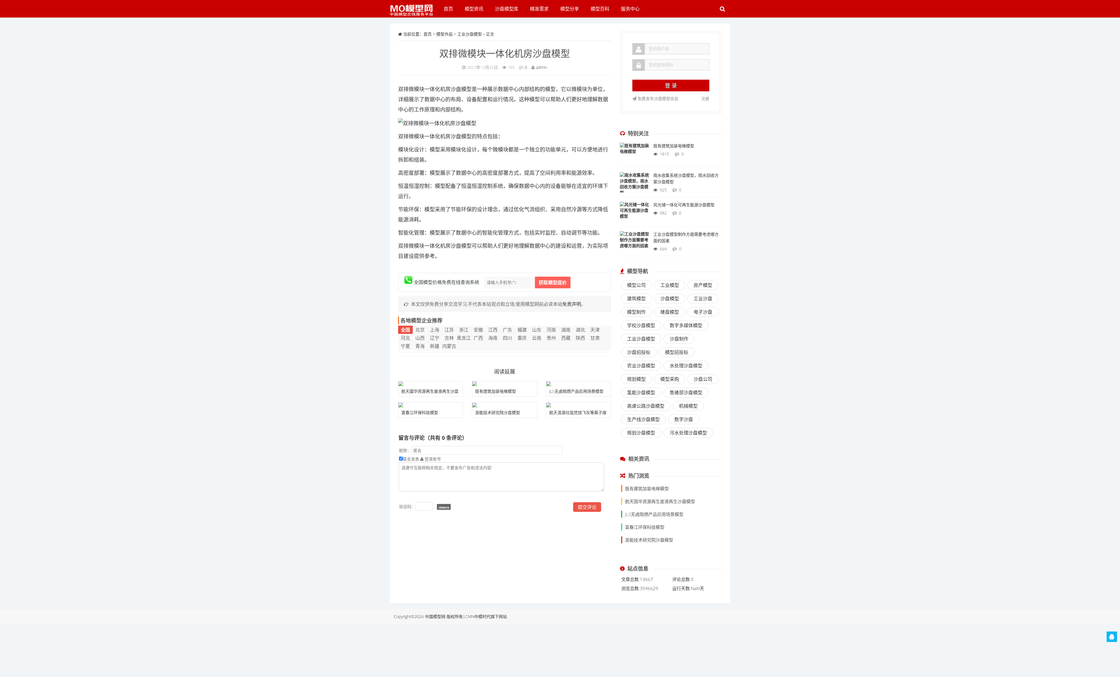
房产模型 (703, 285)
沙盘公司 (703, 379)
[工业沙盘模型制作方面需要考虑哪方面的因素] (634, 242)
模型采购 (669, 379)
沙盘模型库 (506, 9)
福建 (522, 330)
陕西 (580, 338)
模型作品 (444, 34)
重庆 (522, 338)
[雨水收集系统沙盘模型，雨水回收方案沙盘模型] (634, 184)
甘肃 (595, 338)
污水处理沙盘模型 (688, 433)
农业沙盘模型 (641, 365)
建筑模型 (636, 298)
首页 (448, 9)
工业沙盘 (703, 298)
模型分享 (569, 9)
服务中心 (630, 9)
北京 (420, 330)
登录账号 (432, 459)
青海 (420, 346)
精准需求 (539, 9)
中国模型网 (435, 616)
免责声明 (571, 304)
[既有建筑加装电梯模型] (504, 383)
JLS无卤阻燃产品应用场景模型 (576, 391)
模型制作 (636, 312)
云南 (536, 338)
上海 (434, 330)
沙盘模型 (669, 298)
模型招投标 (676, 352)
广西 (478, 338)
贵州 (551, 338)
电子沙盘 (703, 312)
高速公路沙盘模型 (645, 406)
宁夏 (405, 346)
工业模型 (669, 285)
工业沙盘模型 (469, 34)
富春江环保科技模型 (419, 412)
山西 (420, 338)
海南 (493, 338)
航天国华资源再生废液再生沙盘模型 (660, 501)
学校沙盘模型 (641, 325)
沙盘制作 (679, 339)
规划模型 (636, 379)
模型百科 (600, 9)
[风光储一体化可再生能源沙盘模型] (634, 213)
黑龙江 (464, 338)
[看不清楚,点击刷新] (444, 507)
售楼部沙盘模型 (686, 392)
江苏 (449, 330)
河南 (551, 330)
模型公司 (636, 285)
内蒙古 (449, 346)
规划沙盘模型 (641, 433)
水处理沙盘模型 (686, 365)
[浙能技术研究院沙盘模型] (504, 405)
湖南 (565, 330)
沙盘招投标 (638, 352)
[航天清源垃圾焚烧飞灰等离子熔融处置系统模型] (578, 405)
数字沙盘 (683, 419)
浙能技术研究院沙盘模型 (497, 412)
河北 (405, 338)
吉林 (449, 338)
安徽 (478, 330)
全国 (405, 330)
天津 (595, 330)
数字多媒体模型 (686, 325)
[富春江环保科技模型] (430, 405)
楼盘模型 (669, 312)
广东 (507, 330)
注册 (705, 98)
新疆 (434, 346)
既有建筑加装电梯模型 (495, 391)
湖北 (580, 330)
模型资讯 (474, 9)
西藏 (565, 338)
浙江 (463, 330)
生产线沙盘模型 (643, 419)
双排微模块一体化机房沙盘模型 (504, 53)
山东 (536, 330)
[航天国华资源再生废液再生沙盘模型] (430, 383)
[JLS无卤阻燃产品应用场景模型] (578, 383)
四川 (507, 338)
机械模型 (688, 406)
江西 (493, 330)
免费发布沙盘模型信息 (657, 98)
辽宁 (434, 338)
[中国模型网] (413, 7)
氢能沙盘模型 (641, 392)
